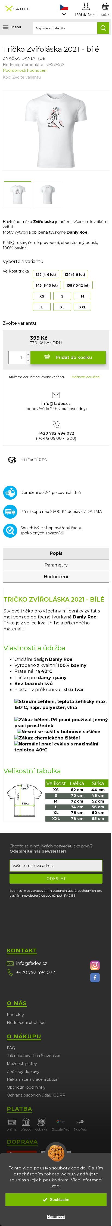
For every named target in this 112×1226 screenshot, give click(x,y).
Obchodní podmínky (26, 1087)
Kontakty (15, 1014)
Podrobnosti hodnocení (25, 70)
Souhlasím (59, 1199)
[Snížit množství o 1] (27, 361)
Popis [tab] (56, 553)
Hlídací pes (33, 459)
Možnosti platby (22, 1063)
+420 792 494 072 (35, 972)
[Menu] (8, 27)
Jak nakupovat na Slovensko (33, 1055)
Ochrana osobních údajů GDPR (36, 1095)
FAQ (11, 1047)
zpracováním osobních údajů (54, 890)
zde (56, 1185)
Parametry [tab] (56, 565)
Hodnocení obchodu (26, 1022)
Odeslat (56, 878)
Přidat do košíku (74, 357)
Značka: (24, 58)
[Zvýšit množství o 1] (27, 354)
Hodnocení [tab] (56, 576)
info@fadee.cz (31, 963)
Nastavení (56, 1216)
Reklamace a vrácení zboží (32, 1079)
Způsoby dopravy (23, 1071)
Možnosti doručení (85, 377)
